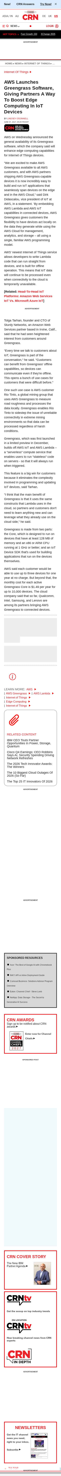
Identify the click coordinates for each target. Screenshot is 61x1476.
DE (44, 16)
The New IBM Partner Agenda (16, 1265)
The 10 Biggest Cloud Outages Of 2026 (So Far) (30, 774)
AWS (29, 689)
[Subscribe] (39, 1457)
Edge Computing (16, 701)
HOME (8, 63)
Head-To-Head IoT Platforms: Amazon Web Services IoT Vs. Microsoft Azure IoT (28, 296)
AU (17, 16)
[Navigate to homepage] (30, 20)
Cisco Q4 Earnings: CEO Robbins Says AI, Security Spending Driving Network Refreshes (30, 755)
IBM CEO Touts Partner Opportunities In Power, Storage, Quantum (29, 743)
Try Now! (46, 4)
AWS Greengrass (16, 693)
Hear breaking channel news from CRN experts (29, 1339)
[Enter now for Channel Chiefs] (17, 1049)
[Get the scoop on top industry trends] (19, 1326)
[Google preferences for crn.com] (16, 128)
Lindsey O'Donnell (17, 118)
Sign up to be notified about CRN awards (26, 1025)
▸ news (17, 63)
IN (11, 16)
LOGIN (50, 26)
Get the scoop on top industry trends (28, 1311)
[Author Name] (12, 634)
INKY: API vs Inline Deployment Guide (27, 975)
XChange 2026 (48, 34)
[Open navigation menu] (5, 26)
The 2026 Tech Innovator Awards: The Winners (29, 765)
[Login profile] (57, 26)
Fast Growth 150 (29, 34)
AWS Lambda (42, 693)
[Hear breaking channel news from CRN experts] (19, 1356)
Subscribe (12, 1449)
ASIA (5, 16)
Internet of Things (17, 697)
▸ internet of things (36, 63)
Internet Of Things (16, 72)
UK (50, 16)
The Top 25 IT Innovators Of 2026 (30, 781)
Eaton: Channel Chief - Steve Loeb (26, 991)
